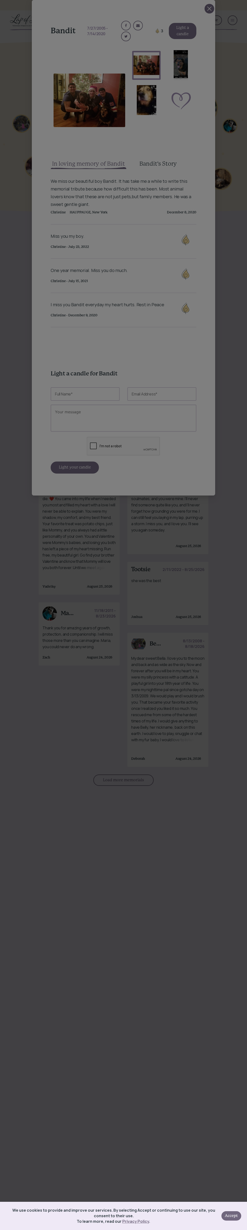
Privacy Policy (135, 1221)
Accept (231, 1216)
